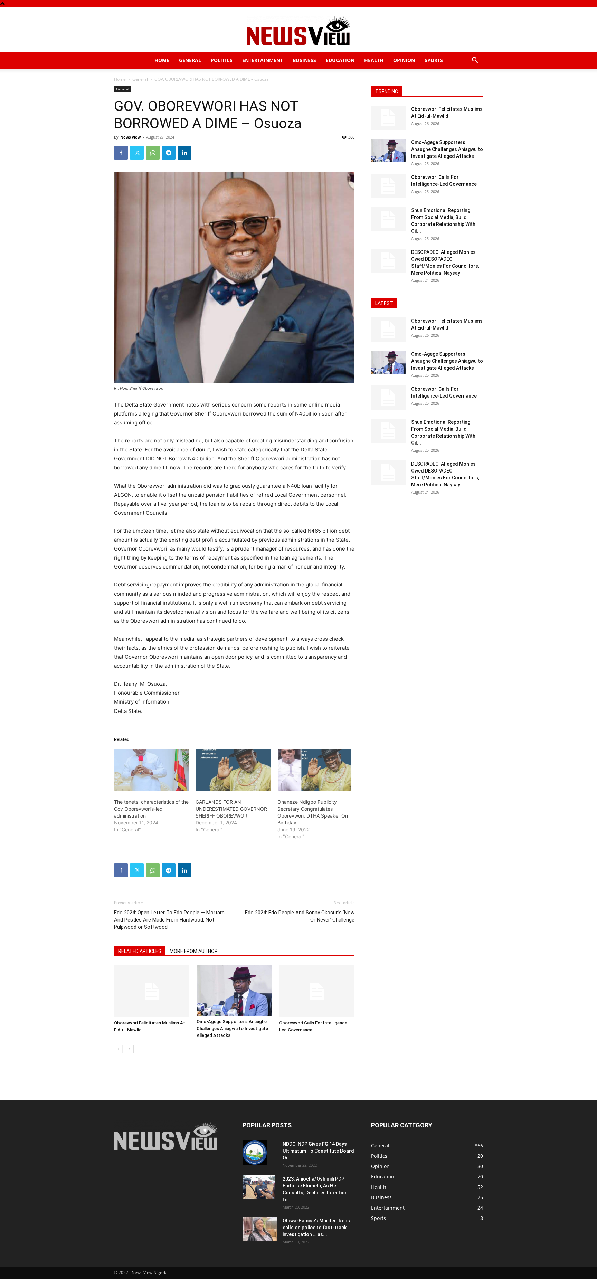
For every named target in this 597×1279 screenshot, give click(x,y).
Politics (222, 60)
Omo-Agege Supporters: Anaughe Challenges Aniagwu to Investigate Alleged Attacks (232, 1028)
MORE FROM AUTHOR (194, 951)
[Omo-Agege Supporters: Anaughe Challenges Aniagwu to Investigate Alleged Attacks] (234, 990)
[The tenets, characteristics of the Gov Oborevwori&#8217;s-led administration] (151, 770)
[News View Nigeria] (298, 30)
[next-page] (129, 1049)
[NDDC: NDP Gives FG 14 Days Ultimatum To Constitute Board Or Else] (255, 1152)
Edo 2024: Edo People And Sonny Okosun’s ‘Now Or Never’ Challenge (299, 916)
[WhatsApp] (153, 153)
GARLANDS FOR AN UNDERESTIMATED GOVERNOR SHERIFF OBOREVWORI (231, 809)
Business (304, 60)
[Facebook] (121, 153)
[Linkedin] (184, 153)
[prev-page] (118, 1049)
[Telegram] (169, 153)
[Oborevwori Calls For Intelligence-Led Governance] (316, 991)
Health (373, 60)
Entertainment (262, 60)
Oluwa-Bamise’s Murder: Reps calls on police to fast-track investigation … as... (316, 1227)
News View (130, 137)
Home (161, 60)
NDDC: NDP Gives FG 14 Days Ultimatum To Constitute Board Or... (318, 1151)
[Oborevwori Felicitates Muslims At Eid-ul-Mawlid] (151, 991)
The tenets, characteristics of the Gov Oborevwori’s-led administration (151, 809)
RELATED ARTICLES (139, 951)
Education (340, 60)
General (190, 60)
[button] (474, 61)
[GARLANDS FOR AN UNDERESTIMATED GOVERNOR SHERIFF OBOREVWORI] (233, 770)
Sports (434, 60)
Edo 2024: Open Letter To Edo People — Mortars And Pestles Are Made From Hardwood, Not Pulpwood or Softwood (169, 919)
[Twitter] (137, 153)
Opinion (404, 60)
